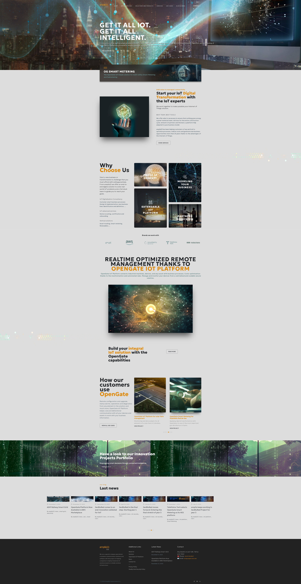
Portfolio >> (106, 467)
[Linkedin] (194, 2)
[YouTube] (191, 2)
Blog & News (180, 6)
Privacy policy (133, 566)
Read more (172, 351)
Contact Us (132, 561)
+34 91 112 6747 (189, 556)
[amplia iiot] (104, 7)
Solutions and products (144, 6)
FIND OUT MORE (107, 51)
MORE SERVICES (163, 143)
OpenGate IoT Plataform (136, 556)
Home (116, 6)
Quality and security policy (137, 569)
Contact (196, 6)
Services (160, 6)
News (130, 559)
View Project (138, 424)
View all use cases (108, 425)
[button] (163, 432)
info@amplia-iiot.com (190, 558)
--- (129, 564)
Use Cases (169, 6)
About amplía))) (126, 6)
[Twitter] (188, 2)
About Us (131, 551)
